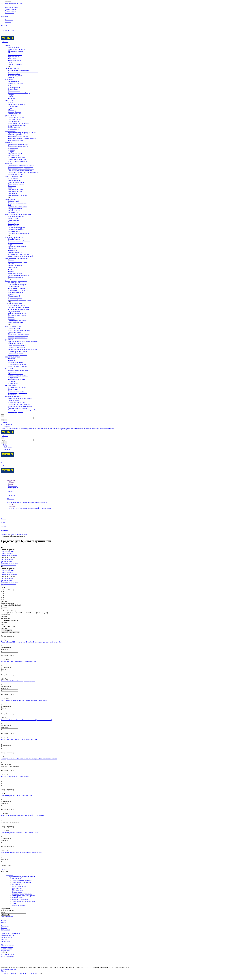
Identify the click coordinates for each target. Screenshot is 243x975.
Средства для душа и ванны (21, 882)
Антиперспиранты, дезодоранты (23, 896)
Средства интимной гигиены (22, 880)
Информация (5, 930)
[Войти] (1, 461)
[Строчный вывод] (2, 634)
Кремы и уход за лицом (20, 899)
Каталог (3, 920)
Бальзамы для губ (18, 897)
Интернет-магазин (7, 916)
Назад (11, 482)
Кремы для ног (17, 892)
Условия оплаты (10, 11)
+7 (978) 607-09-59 (7, 31)
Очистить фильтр (14, 632)
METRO (3, 922)
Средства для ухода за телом (22, 894)
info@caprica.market (8, 956)
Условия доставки (11, 9)
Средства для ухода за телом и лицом (22, 877)
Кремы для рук (17, 884)
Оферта (3, 971)
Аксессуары (16, 878)
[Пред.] (1, 867)
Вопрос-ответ (9, 13)
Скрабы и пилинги (18, 905)
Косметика (9, 875)
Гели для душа (17, 888)
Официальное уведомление (10, 933)
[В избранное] (1, 653)
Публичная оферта (7, 935)
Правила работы (6, 937)
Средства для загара (19, 886)
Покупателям (5, 941)
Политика (4, 939)
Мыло (14, 903)
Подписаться (5, 914)
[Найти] (5, 420)
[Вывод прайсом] (3, 634)
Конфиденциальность (8, 969)
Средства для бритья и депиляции (24, 901)
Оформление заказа (11, 7)
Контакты (8, 22)
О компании (9, 20)
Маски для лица (17, 890)
